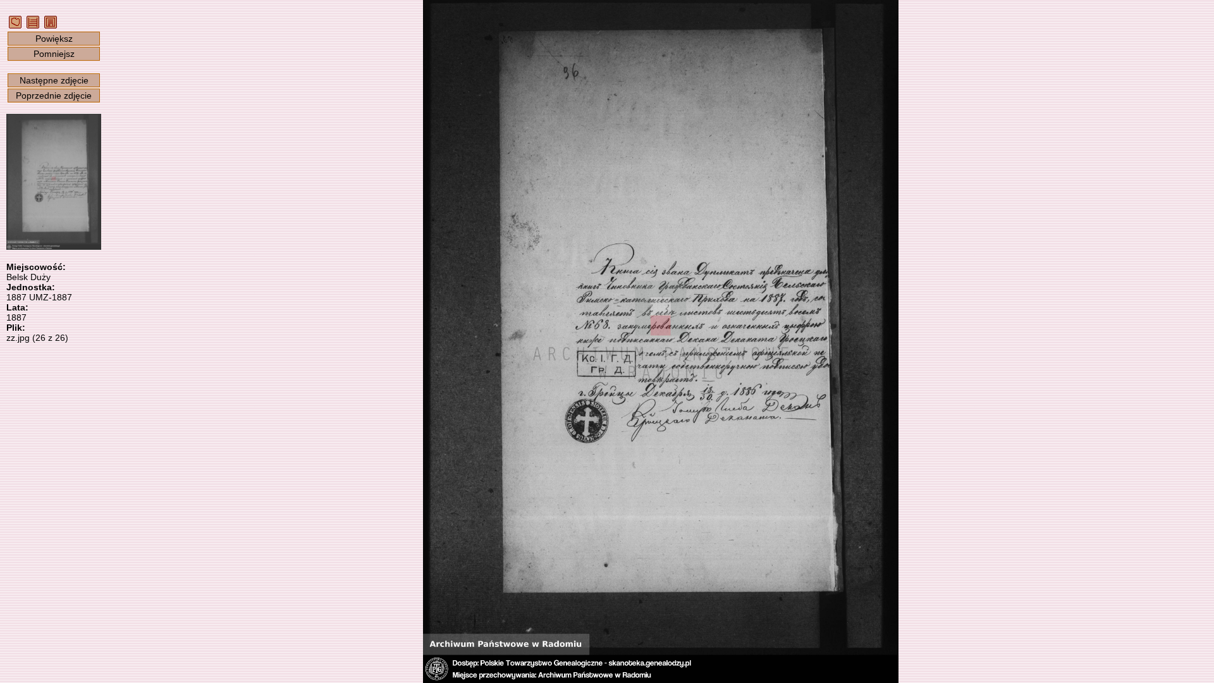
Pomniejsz (54, 54)
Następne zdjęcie (54, 80)
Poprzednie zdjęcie (54, 95)
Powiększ (54, 39)
